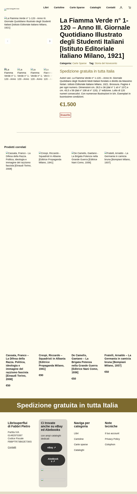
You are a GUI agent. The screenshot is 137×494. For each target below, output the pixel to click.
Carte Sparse (79, 63)
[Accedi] (121, 8)
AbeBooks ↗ (53, 460)
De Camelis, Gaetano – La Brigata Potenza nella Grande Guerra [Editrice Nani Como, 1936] (85, 364)
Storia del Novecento (106, 63)
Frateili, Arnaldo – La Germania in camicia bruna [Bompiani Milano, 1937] (117, 360)
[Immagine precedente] (7, 41)
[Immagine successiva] (49, 41)
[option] (23, 74)
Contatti (12, 447)
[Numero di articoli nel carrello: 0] (130, 8)
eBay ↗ (51, 447)
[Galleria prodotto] (28, 41)
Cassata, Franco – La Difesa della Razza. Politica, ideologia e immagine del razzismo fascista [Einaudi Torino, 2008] (17, 367)
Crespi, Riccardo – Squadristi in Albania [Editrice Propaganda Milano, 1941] (52, 362)
